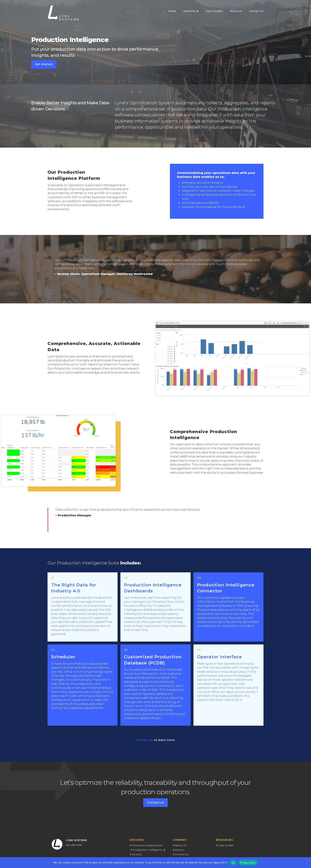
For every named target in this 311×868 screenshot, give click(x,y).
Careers (179, 849)
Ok (233, 862)
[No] (306, 862)
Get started (44, 64)
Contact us (155, 740)
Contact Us (182, 854)
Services (137, 854)
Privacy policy (248, 862)
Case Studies (226, 845)
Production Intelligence (147, 849)
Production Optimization (147, 845)
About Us (181, 845)
